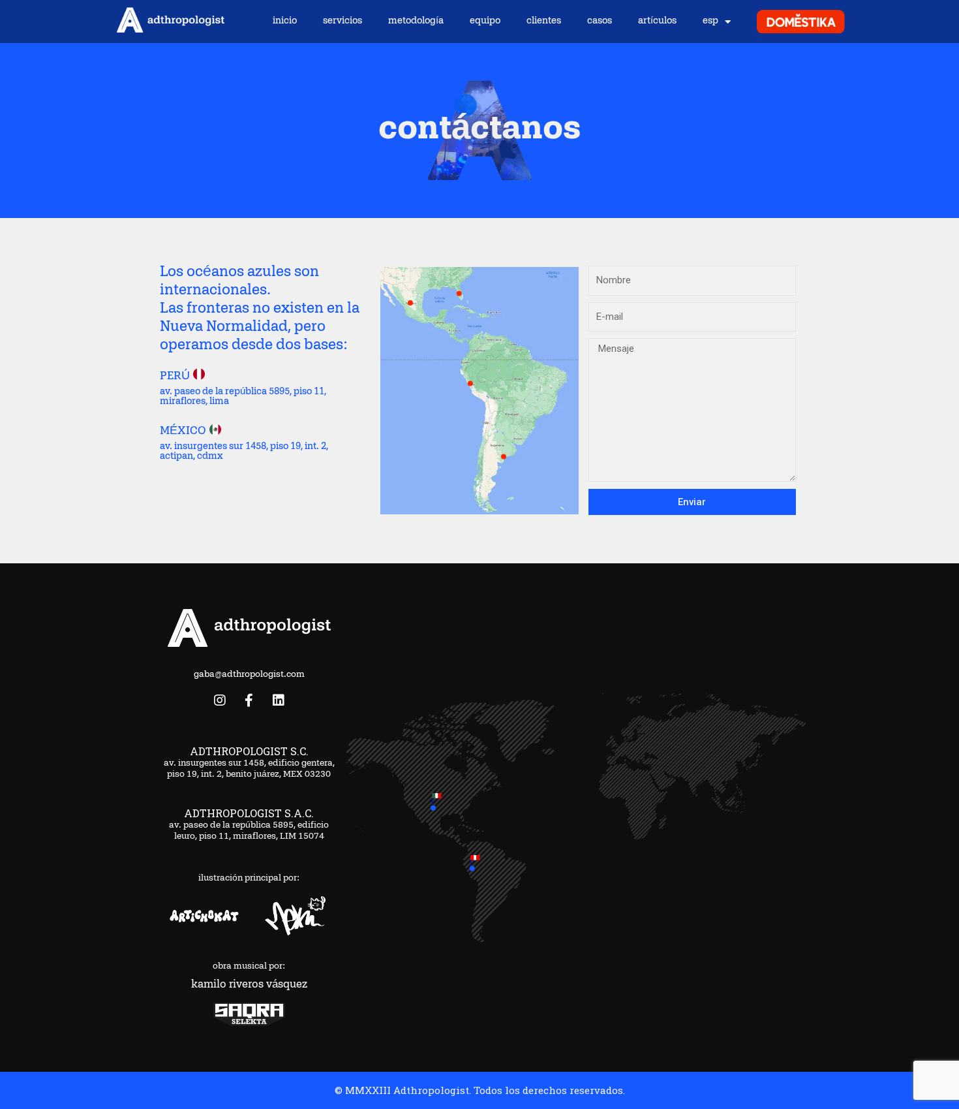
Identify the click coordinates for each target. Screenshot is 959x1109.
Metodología (416, 21)
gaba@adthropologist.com (249, 674)
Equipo (485, 21)
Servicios (342, 21)
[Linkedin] (279, 700)
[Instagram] (220, 700)
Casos (599, 21)
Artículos (657, 21)
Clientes (543, 21)
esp (710, 21)
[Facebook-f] (249, 700)
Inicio (285, 21)
